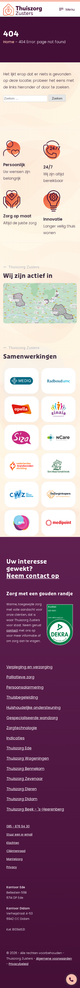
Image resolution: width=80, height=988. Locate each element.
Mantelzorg (14, 859)
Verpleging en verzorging (29, 667)
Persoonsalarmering (25, 687)
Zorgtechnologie (21, 727)
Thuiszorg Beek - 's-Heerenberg (35, 809)
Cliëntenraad (15, 851)
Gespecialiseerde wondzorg (32, 717)
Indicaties (15, 738)
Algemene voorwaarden (54, 958)
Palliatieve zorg (20, 677)
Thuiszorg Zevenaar (24, 778)
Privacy (11, 867)
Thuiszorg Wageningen (27, 758)
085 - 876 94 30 (18, 826)
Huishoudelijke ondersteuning (33, 707)
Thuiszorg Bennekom (25, 768)
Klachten (12, 843)
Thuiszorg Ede (19, 748)
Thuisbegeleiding (22, 697)
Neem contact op (32, 576)
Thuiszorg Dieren (21, 789)
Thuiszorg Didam (21, 799)
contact (12, 631)
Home (8, 41)
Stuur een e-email (19, 835)
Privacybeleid (18, 964)
